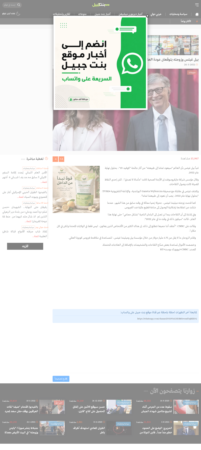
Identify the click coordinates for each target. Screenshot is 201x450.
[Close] (147, 15)
